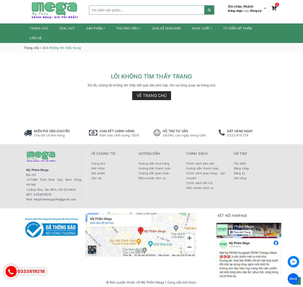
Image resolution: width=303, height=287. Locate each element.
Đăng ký (256, 10)
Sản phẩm (95, 28)
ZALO (293, 278)
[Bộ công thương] (51, 227)
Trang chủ (39, 28)
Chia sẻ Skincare (166, 28)
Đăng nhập (235, 10)
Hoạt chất (201, 28)
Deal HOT (67, 28)
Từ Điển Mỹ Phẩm (237, 28)
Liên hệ (36, 38)
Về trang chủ (152, 95)
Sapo (192, 282)
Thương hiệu (128, 28)
